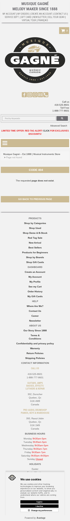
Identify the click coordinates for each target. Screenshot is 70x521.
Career (35, 316)
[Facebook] (24, 94)
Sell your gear (56, 17)
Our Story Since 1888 (35, 330)
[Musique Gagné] (35, 60)
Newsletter (39, 17)
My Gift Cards (35, 296)
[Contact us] (40, 94)
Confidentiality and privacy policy (35, 343)
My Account (9, 14)
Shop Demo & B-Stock (35, 233)
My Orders (23, 14)
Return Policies (35, 353)
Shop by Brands (35, 257)
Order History (35, 291)
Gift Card (26, 17)
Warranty (35, 348)
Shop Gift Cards (35, 262)
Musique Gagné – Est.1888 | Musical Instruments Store (31, 154)
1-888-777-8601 (60, 110)
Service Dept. (12, 17)
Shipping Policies (35, 358)
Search (62, 118)
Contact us (60, 14)
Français (43, 20)
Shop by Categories (35, 223)
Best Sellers (35, 247)
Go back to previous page (35, 199)
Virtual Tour (29, 20)
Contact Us (35, 311)
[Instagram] (29, 94)
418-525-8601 (62, 105)
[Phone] (46, 94)
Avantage (41, 518)
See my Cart (35, 286)
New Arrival (35, 242)
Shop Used (35, 228)
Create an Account (41, 14)
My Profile (35, 281)
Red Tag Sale (35, 238)
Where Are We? (35, 306)
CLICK (46, 131)
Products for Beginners (35, 252)
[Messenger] (35, 94)
